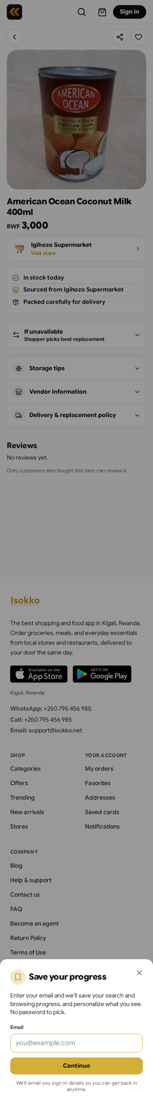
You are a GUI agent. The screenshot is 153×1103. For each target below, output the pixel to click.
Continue (76, 1065)
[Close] (139, 973)
